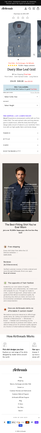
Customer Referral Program (20, 394)
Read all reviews (10, 273)
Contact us (20, 387)
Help (20, 377)
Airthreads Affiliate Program (20, 397)
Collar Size (21, 92)
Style (6, 139)
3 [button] (21, 59)
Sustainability (12, 151)
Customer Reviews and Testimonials (20, 391)
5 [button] (24, 59)
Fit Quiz (20, 404)
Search (20, 411)
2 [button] (20, 59)
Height (6, 101)
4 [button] (23, 59)
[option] (20, 3)
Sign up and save (20, 417)
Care (6, 145)
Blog (20, 401)
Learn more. (8, 254)
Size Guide (35, 92)
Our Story (20, 407)
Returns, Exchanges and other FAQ (20, 384)
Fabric (7, 133)
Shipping (20, 381)
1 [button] (18, 59)
